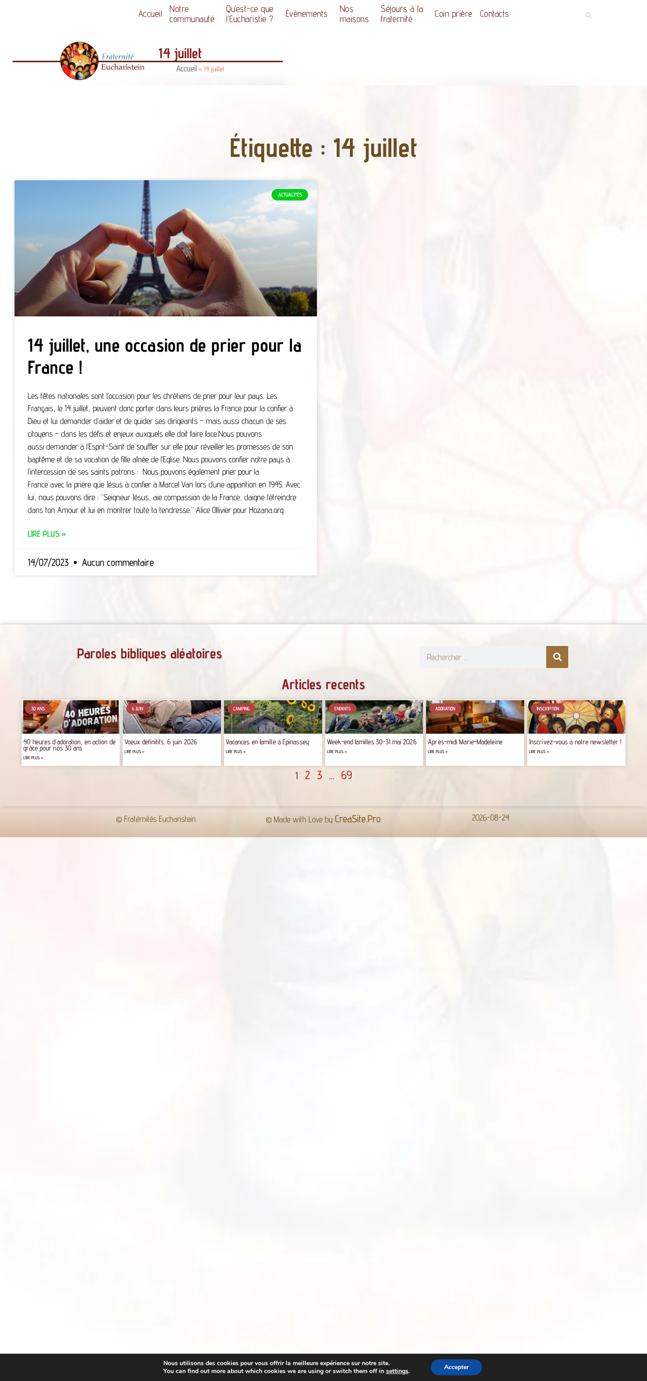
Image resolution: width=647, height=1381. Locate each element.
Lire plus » (47, 533)
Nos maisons (354, 13)
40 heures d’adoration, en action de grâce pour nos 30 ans (69, 745)
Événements (307, 13)
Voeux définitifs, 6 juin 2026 (161, 742)
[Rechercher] (557, 657)
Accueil (150, 13)
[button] (588, 15)
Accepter (456, 1367)
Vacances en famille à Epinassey (267, 742)
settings (397, 1371)
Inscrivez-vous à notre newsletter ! (575, 742)
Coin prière (454, 13)
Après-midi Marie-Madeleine (465, 742)
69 (346, 775)
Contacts (494, 13)
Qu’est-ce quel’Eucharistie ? (250, 13)
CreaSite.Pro (358, 818)
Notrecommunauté (191, 13)
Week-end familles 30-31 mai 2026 (372, 742)
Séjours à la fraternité (402, 13)
